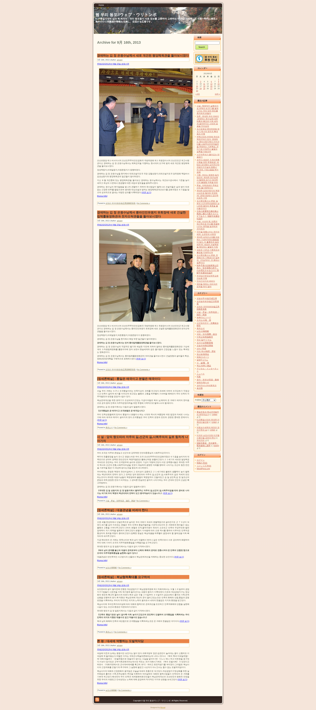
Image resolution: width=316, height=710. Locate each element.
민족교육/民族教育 (205, 337)
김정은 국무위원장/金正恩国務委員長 (120, 203)
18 (204, 86)
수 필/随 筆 (203, 363)
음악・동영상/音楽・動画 (208, 380)
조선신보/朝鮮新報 (205, 343)
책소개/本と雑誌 (204, 366)
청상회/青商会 (203, 354)
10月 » (217, 94)
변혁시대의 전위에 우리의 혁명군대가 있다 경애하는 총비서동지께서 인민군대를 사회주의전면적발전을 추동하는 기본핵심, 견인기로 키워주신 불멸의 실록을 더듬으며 (208, 144)
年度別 (198, 400)
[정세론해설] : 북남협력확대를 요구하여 (123, 577)
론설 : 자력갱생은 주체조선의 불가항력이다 (207, 186)
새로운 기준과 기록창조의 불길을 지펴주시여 (208, 251)
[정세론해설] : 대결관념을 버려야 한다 (122, 510)
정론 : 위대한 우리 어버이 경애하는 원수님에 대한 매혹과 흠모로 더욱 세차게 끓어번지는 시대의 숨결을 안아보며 (208, 121)
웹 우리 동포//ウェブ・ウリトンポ (126, 14)
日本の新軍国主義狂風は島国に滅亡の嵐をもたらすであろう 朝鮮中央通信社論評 (208, 215)
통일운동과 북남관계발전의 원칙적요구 (208, 413)
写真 (199, 377)
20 (211, 86)
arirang (119, 60)
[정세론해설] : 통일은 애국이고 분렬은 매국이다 (128, 378)
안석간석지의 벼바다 (206, 281)
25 (204, 88)
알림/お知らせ (203, 382)
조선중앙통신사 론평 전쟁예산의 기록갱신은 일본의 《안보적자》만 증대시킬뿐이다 (208, 259)
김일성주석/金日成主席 (207, 298)
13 (211, 84)
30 (197, 91)
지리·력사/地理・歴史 (206, 351)
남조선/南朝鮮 (111, 568)
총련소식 (109, 428)
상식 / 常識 (201, 348)
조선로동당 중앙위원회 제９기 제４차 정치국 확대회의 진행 (208, 131)
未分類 (200, 388)
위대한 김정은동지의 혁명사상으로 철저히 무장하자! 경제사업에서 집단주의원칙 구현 (208, 194)
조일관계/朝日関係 (205, 345)
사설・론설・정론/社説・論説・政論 (120, 501)
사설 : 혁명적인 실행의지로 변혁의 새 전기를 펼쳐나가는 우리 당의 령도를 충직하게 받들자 (207, 110)
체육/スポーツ (203, 357)
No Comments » (143, 203)
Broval (162, 707)
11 (204, 84)
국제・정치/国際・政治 (207, 334)
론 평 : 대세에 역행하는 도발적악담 (120, 641)
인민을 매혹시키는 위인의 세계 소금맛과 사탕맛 (208, 233)
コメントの (204, 466)
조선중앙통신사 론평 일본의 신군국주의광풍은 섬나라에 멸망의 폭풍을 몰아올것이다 (208, 205)
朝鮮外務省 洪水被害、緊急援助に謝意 (207, 444)
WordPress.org (203, 469)
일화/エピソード (204, 317)
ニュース (201, 374)
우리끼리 (201, 440)
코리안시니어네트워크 (206, 385)
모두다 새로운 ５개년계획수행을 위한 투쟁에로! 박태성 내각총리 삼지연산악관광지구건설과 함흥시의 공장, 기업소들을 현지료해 (208, 166)
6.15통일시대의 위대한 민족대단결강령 (208, 421)
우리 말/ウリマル (204, 340)
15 (219, 84)
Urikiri (214, 414)
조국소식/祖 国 (204, 320)
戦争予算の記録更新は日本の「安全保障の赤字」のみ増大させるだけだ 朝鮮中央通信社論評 (208, 269)
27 (211, 88)
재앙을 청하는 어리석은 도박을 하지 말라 (207, 285)
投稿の (202, 463)
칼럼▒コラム (202, 360)
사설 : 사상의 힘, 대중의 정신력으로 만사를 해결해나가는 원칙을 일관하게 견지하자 (208, 225)
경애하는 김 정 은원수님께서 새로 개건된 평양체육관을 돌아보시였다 (143, 55)
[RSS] (97, 699)
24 (201, 88)
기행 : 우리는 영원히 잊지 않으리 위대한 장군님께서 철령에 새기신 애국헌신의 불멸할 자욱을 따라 (208, 179)
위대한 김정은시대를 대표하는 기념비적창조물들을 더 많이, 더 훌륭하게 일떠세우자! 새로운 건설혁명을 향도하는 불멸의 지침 (208, 242)
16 (197, 86)
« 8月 (198, 94)
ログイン (201, 460)
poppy (216, 445)
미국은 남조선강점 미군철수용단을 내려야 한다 (208, 436)
